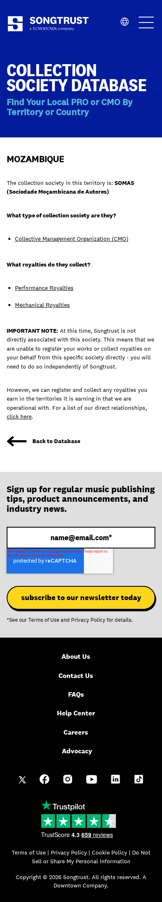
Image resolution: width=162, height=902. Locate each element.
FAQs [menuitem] (76, 694)
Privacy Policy (88, 620)
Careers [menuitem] (76, 732)
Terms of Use (43, 620)
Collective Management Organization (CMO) (71, 238)
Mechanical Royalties (42, 305)
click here (19, 416)
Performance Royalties (44, 288)
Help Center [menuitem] (76, 713)
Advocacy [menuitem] (77, 751)
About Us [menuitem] (75, 656)
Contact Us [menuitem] (76, 675)
